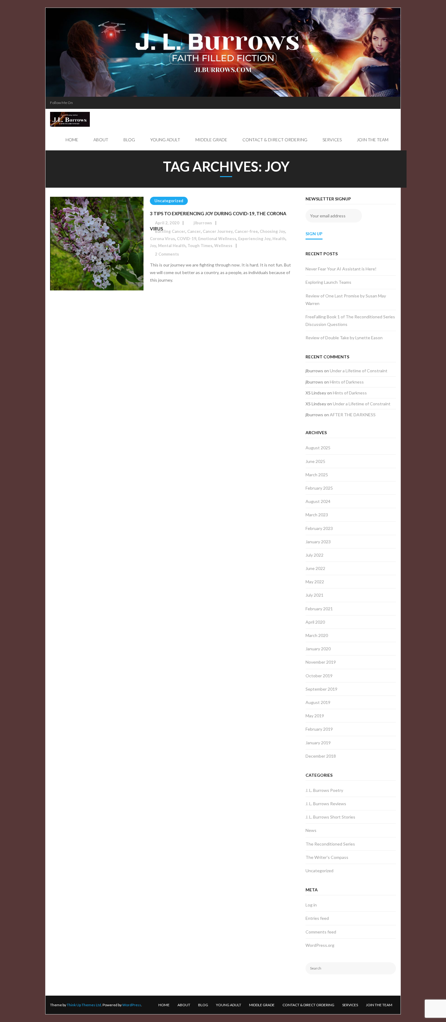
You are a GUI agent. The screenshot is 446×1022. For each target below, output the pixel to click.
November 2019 (321, 662)
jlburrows (203, 222)
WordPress (131, 1005)
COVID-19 (186, 238)
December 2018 (321, 756)
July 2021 (314, 595)
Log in (311, 904)
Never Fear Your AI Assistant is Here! (341, 268)
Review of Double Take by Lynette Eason (344, 337)
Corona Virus (162, 238)
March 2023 (317, 514)
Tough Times (200, 245)
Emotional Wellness (217, 238)
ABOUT (183, 1005)
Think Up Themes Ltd (84, 1005)
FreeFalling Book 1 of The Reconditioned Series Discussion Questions (350, 320)
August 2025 (318, 447)
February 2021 (319, 608)
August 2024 (318, 501)
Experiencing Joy (254, 238)
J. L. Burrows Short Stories (330, 816)
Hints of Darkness (347, 381)
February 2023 (319, 528)
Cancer (194, 231)
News (311, 830)
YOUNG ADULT (228, 1005)
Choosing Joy (272, 231)
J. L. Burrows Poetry (324, 790)
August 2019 (318, 702)
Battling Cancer (170, 231)
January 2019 (318, 742)
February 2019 (319, 729)
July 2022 (314, 555)
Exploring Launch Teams (328, 282)
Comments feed (321, 931)
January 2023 (318, 541)
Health (279, 238)
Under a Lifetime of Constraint (358, 370)
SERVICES (350, 1005)
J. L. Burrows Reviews (326, 803)
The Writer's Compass (327, 857)
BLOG (203, 1005)
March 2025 (317, 474)
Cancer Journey (218, 231)
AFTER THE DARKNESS (353, 414)
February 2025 (319, 488)
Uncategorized (168, 200)
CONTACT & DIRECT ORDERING (308, 1005)
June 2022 (315, 568)
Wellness (223, 245)
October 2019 (319, 675)
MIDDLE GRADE (262, 1005)
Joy (153, 245)
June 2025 (315, 461)
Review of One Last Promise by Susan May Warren (346, 299)
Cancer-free (246, 231)
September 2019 (321, 689)
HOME (164, 1005)
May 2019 (315, 715)
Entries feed (317, 918)
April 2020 (315, 622)
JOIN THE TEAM (379, 1005)
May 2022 (315, 581)
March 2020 (317, 635)
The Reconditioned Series (330, 843)
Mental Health (172, 245)
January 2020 (318, 648)
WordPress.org (320, 945)
